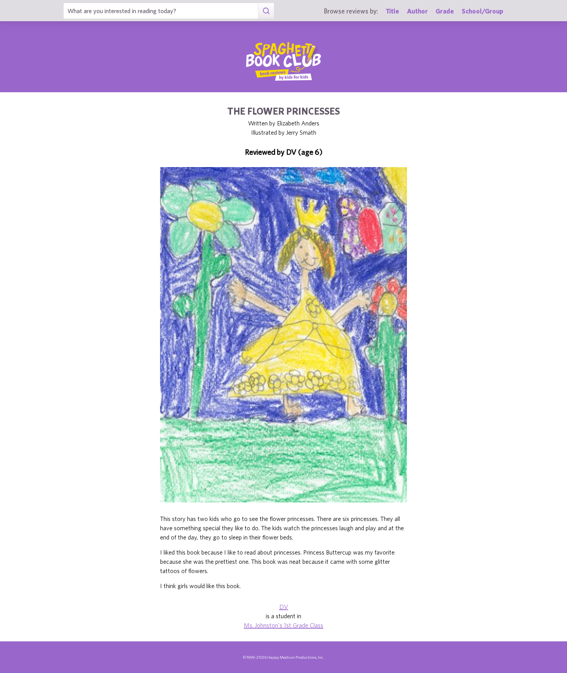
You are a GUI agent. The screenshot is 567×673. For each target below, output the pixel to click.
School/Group (482, 11)
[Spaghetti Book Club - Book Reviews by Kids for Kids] (283, 61)
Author (417, 11)
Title (392, 11)
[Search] (266, 11)
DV (283, 606)
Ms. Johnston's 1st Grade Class (283, 625)
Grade (444, 11)
